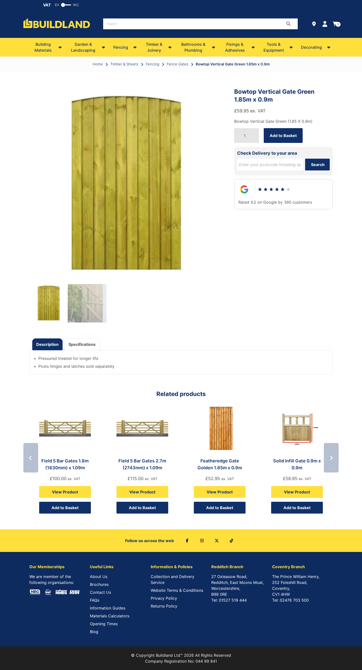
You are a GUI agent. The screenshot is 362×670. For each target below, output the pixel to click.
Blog (94, 631)
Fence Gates (177, 64)
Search (318, 164)
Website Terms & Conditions (177, 590)
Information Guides (107, 608)
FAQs (94, 600)
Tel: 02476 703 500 (290, 600)
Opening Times (104, 623)
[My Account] (325, 24)
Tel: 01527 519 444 (229, 600)
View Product (65, 491)
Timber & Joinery (154, 47)
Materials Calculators (109, 615)
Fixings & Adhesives (235, 47)
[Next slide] (331, 457)
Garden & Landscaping (83, 47)
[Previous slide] (30, 457)
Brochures (99, 584)
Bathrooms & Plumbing (193, 47)
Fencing (120, 47)
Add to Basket (283, 135)
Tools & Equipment (273, 47)
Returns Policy (164, 606)
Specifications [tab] (82, 344)
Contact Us (100, 592)
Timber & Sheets (124, 64)
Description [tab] (47, 344)
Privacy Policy (164, 598)
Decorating (311, 47)
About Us (98, 576)
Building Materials (43, 47)
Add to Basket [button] (65, 507)
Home (98, 64)
